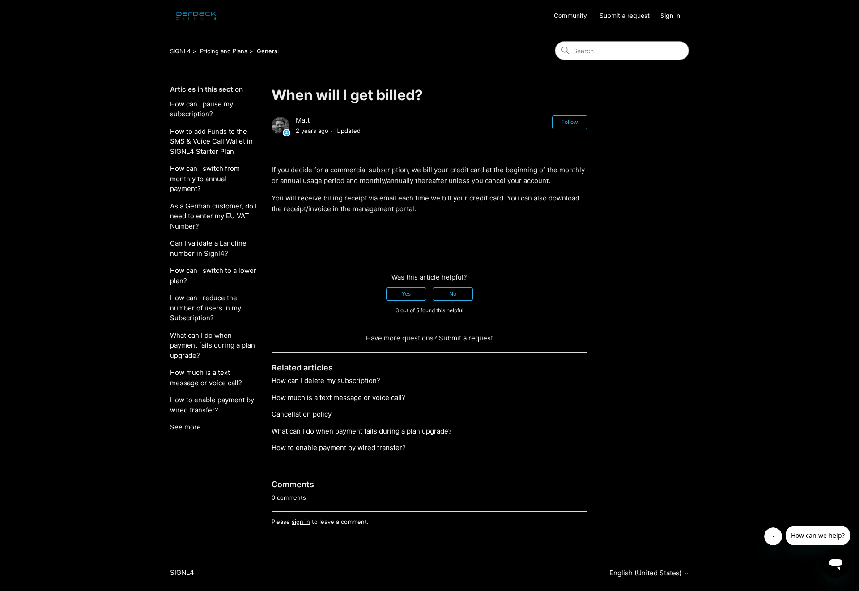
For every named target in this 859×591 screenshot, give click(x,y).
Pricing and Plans (223, 51)
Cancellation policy (302, 414)
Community (570, 15)
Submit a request (625, 15)
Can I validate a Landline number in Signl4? (208, 248)
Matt (303, 120)
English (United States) (646, 573)
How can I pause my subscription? (201, 109)
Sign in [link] (670, 15)
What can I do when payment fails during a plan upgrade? (212, 345)
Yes (406, 293)
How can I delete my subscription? (326, 380)
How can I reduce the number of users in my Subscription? (205, 307)
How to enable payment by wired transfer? (212, 404)
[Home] (196, 16)
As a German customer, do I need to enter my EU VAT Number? (213, 216)
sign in (301, 521)
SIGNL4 (180, 51)
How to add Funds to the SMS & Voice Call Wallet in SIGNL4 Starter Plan (211, 141)
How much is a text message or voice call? (206, 377)
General (268, 51)
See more (185, 427)
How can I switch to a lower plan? (213, 275)
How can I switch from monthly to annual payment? (205, 178)
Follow (569, 122)
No (452, 293)
